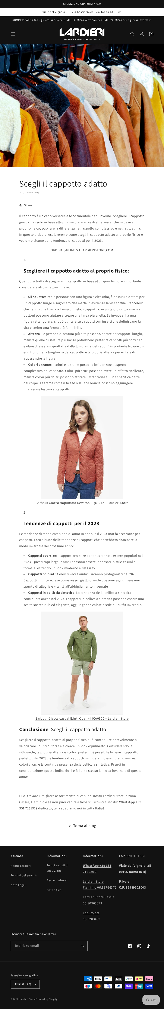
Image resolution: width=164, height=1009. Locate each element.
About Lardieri (21, 866)
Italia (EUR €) (23, 984)
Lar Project (91, 913)
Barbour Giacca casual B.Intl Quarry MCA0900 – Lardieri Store (82, 718)
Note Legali (18, 885)
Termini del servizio (24, 875)
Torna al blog (84, 825)
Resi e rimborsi (57, 880)
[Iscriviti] (82, 946)
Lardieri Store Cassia (98, 897)
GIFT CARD (54, 890)
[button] (13, 34)
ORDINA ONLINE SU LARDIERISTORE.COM (82, 250)
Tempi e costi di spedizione (57, 868)
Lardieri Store (27, 999)
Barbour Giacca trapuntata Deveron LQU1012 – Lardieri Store (82, 503)
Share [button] (28, 205)
